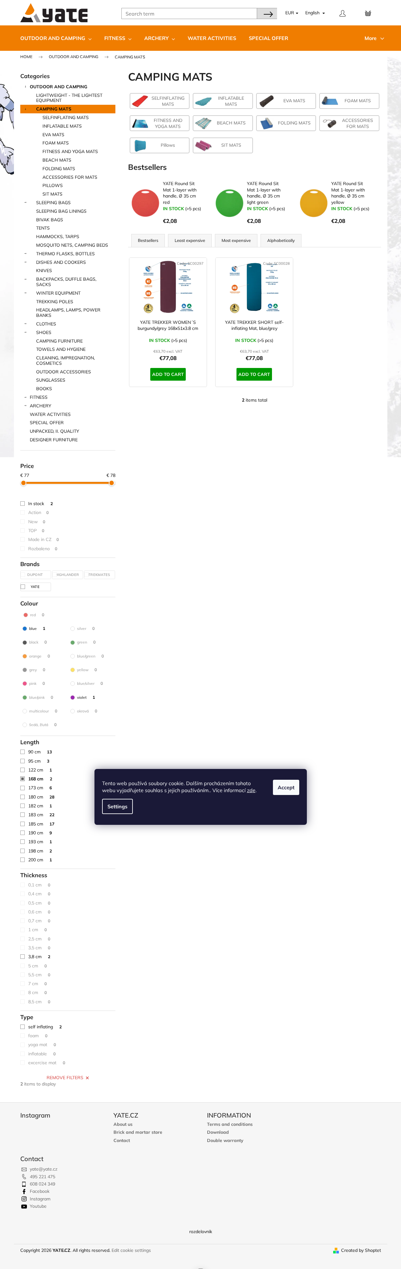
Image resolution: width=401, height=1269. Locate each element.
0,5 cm (39, 903)
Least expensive (190, 240)
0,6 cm (39, 912)
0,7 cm (39, 921)
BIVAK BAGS (49, 220)
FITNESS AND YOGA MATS (70, 151)
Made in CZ (43, 539)
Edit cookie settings (131, 1250)
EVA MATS (53, 134)
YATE (36, 586)
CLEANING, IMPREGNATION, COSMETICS (65, 360)
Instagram (40, 1199)
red (37, 614)
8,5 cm (39, 1002)
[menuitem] (56, 38)
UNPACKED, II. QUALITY (54, 431)
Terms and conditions (230, 1124)
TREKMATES (99, 574)
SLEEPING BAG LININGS (61, 211)
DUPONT (35, 574)
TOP (36, 530)
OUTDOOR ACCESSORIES (63, 372)
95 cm (38, 761)
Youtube (38, 1206)
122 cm (40, 770)
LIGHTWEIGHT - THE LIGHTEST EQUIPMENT (69, 98)
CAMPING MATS (53, 109)
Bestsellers (148, 240)
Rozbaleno (42, 548)
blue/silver (90, 683)
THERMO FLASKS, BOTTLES (65, 254)
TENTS (43, 228)
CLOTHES (46, 324)
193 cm (40, 842)
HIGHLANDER (67, 574)
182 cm (40, 806)
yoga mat (42, 1044)
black (38, 642)
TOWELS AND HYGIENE (61, 349)
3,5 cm (39, 948)
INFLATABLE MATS (62, 126)
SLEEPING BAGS (53, 202)
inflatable (42, 1054)
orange (39, 655)
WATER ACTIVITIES (50, 414)
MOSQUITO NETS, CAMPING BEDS (72, 245)
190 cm (40, 833)
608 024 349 (42, 1184)
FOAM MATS (55, 143)
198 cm (40, 851)
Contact (121, 1140)
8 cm (37, 992)
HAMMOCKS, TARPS (57, 236)
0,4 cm (39, 894)
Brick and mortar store (137, 1132)
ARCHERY (40, 406)
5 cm (37, 966)
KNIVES (44, 270)
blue (37, 628)
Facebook (39, 1191)
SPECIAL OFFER (47, 422)
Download (218, 1132)
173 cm (40, 788)
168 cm (40, 779)
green (86, 642)
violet (86, 697)
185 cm (41, 824)
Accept (286, 787)
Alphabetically (281, 240)
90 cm (40, 752)
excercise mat (46, 1062)
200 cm (40, 860)
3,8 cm (39, 956)
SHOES (43, 332)
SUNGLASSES (50, 380)
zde (251, 790)
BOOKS (44, 388)
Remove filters (65, 1077)
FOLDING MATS (58, 168)
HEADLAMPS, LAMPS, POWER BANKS (68, 312)
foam (38, 1036)
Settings (117, 806)
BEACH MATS (56, 160)
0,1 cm (39, 885)
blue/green (90, 655)
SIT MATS (52, 194)
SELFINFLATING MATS (65, 117)
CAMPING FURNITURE (59, 341)
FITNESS (39, 397)
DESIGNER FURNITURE (54, 440)
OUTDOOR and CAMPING (58, 87)
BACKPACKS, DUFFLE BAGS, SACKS (66, 281)
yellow (87, 669)
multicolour (43, 710)
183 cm (41, 815)
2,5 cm (39, 939)
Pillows (52, 185)
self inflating (45, 1027)
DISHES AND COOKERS (61, 262)
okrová (87, 710)
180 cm (41, 797)
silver (86, 628)
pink (37, 683)
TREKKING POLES (54, 301)
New (36, 521)
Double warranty (225, 1140)
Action (38, 512)
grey (37, 669)
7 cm (37, 983)
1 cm (37, 929)
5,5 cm (39, 975)
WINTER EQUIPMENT (58, 293)
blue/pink (41, 697)
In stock (40, 503)
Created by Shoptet (361, 1250)
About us (123, 1124)
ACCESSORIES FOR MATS (69, 177)
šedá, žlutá (43, 724)
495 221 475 (42, 1176)
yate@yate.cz (43, 1169)
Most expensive (236, 240)
